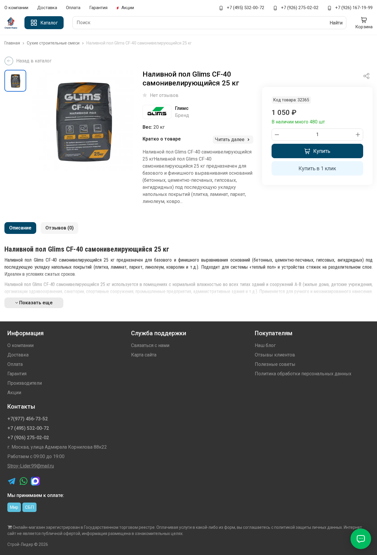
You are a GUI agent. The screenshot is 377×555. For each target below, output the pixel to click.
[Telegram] (11, 481)
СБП (29, 507)
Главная (12, 43)
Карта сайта (143, 355)
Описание (20, 228)
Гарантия (98, 7)
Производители (24, 383)
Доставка (47, 7)
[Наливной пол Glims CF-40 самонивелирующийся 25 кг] (83, 120)
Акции (127, 7)
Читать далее (230, 139)
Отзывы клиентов (275, 355)
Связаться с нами (150, 345)
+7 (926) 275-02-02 (299, 7)
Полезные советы (275, 364)
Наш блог (265, 345)
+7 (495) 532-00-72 (245, 7)
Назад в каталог (34, 61)
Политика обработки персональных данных (303, 373)
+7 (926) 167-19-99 (353, 7)
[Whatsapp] (23, 481)
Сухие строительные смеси (53, 43)
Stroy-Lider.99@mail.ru (30, 466)
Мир (14, 507)
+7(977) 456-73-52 (27, 419)
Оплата (73, 7)
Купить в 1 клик (317, 168)
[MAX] (35, 481)
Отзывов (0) (59, 228)
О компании (16, 7)
